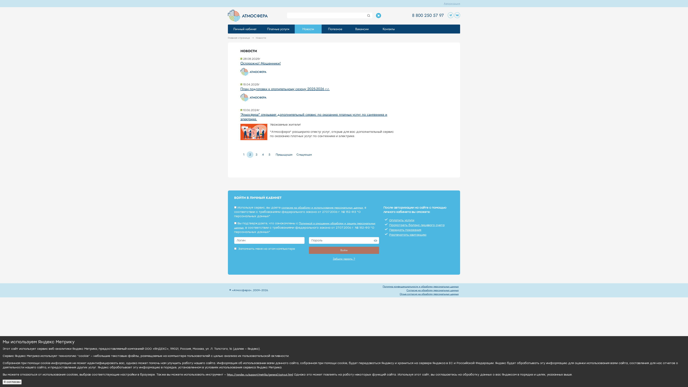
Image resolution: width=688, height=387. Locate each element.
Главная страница (239, 38)
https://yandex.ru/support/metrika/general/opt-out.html (260, 374)
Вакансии (362, 29)
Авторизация (452, 3)
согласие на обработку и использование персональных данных (322, 208)
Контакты (389, 29)
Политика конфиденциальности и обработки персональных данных (421, 286)
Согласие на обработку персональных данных (433, 290)
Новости (308, 29)
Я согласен (12, 382)
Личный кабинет (244, 29)
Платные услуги (278, 29)
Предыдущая (284, 154)
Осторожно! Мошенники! (260, 63)
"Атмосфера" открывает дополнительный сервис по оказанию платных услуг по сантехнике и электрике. (313, 117)
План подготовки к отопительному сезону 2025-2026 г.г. (285, 89)
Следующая (304, 154)
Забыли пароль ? (344, 259)
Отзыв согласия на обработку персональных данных (429, 294)
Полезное (335, 29)
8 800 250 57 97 (428, 15)
